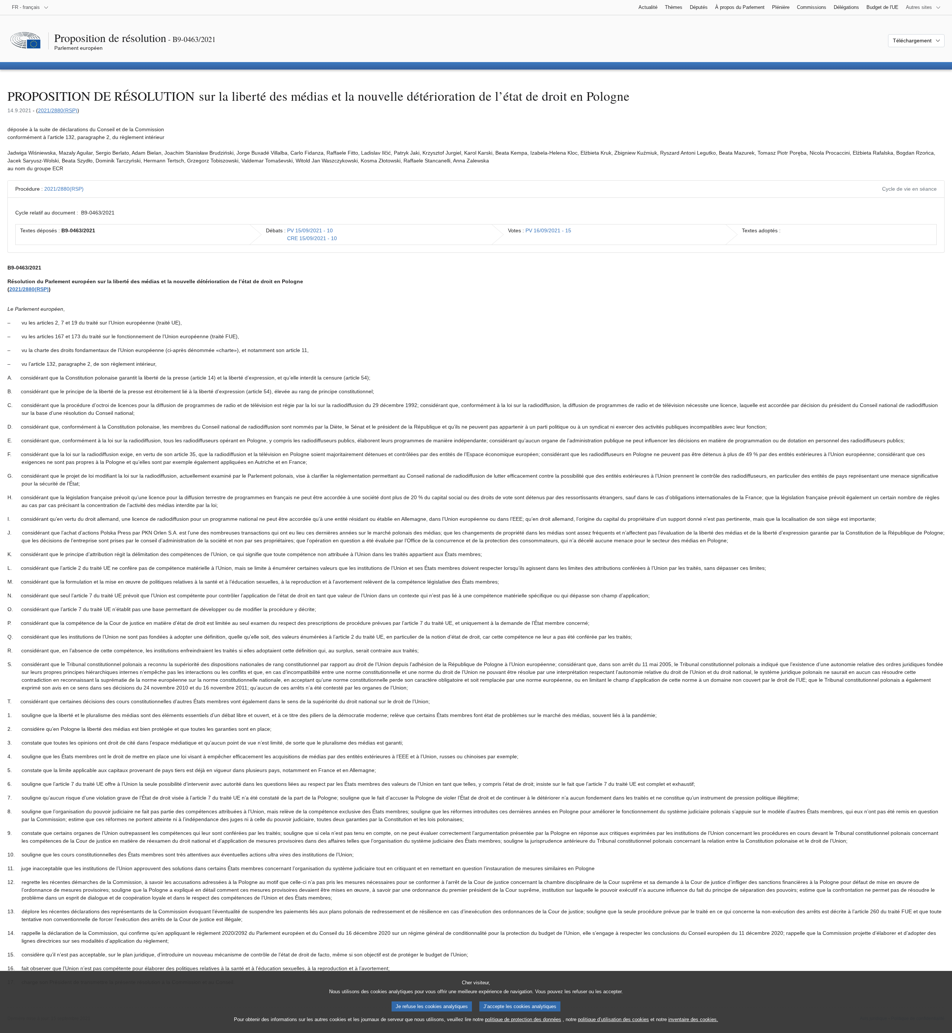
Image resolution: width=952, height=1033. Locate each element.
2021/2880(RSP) (57, 110)
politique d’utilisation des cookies (613, 1019)
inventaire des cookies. (693, 1019)
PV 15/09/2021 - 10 (310, 230)
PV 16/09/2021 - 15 (548, 230)
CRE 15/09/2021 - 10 (312, 238)
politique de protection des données (523, 1019)
